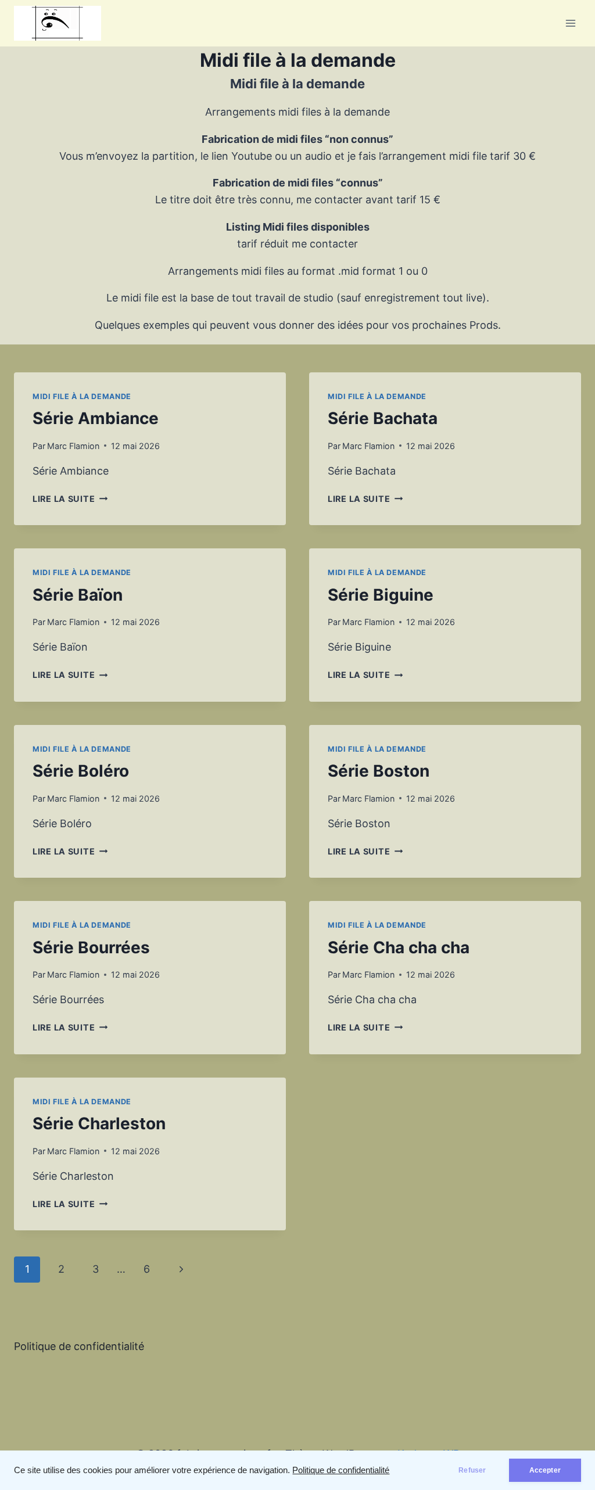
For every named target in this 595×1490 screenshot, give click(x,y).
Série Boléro (81, 771)
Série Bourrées (91, 947)
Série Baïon (78, 595)
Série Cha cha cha (398, 947)
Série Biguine (380, 595)
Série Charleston (99, 1123)
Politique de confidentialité (340, 1470)
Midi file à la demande (82, 396)
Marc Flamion (73, 446)
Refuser (472, 1470)
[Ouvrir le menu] (570, 23)
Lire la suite (70, 499)
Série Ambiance (96, 418)
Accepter (545, 1470)
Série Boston (378, 771)
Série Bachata (383, 418)
